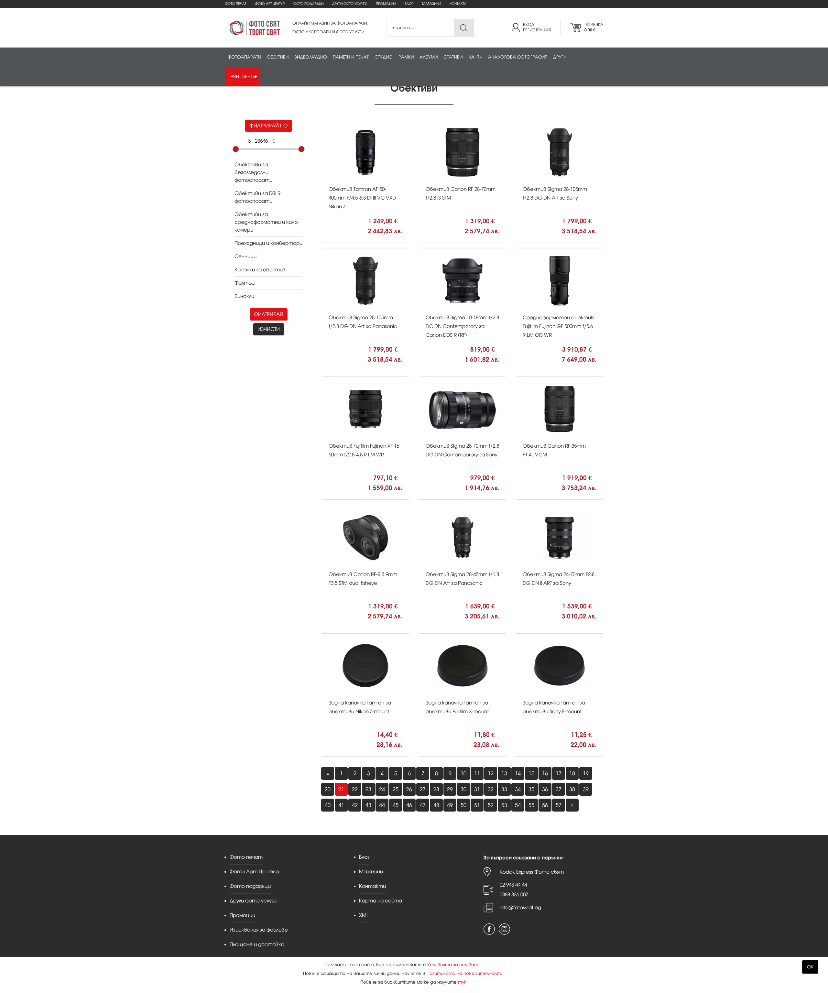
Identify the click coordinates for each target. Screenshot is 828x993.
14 (518, 773)
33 (504, 789)
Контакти (458, 3)
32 (491, 789)
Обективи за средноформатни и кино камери (266, 222)
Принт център (242, 76)
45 (395, 805)
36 (545, 789)
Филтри (244, 283)
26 (409, 789)
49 (450, 805)
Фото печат (235, 3)
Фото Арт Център (270, 3)
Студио (384, 57)
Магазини (431, 3)
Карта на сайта (380, 900)
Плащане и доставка (257, 944)
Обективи (278, 57)
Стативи (453, 57)
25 (395, 789)
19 (586, 773)
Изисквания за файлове (259, 930)
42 (355, 805)
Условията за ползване (453, 964)
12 (491, 773)
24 (382, 789)
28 (436, 789)
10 (463, 773)
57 (558, 805)
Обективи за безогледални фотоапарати (253, 172)
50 (463, 805)
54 (518, 805)
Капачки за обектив (260, 269)
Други (559, 57)
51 (477, 805)
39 (586, 789)
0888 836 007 (514, 894)
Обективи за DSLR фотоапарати (257, 197)
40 (328, 805)
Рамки (406, 57)
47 (423, 805)
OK (810, 967)
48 (436, 805)
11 (477, 773)
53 (504, 805)
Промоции (386, 3)
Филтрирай (268, 314)
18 (572, 773)
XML (364, 915)
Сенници (245, 256)
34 (518, 789)
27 (423, 789)
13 (504, 773)
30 (463, 789)
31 (477, 789)
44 (382, 805)
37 (558, 789)
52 (491, 805)
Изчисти (268, 329)
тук (462, 982)
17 (558, 773)
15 (531, 773)
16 (545, 773)
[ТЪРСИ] (464, 28)
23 (368, 789)
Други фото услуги (349, 3)
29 (450, 789)
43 (368, 805)
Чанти (475, 57)
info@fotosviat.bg (520, 907)
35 (531, 789)
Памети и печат (351, 57)
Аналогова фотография (517, 57)
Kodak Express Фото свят (532, 872)
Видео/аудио (310, 57)
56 (545, 805)
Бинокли (244, 296)
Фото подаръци (308, 3)
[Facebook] (489, 929)
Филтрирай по (268, 125)
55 (531, 805)
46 (409, 805)
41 (341, 805)
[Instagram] (504, 929)
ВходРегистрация (537, 27)
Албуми (428, 57)
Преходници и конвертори (268, 243)
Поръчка (593, 27)
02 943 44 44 (513, 885)
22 (355, 789)
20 (328, 789)
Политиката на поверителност (464, 973)
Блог (409, 3)
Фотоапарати (244, 57)
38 (572, 789)
